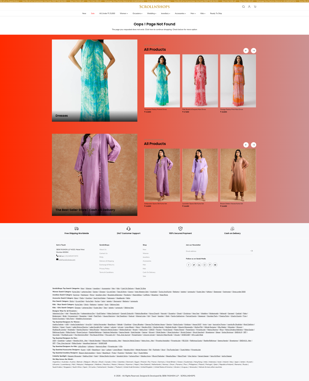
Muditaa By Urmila (59, 329)
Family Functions (59, 318)
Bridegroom (57, 316)
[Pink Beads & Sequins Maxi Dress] (200, 80)
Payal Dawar (167, 329)
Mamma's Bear (101, 346)
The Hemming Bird (81, 335)
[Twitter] (194, 264)
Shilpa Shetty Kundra (107, 356)
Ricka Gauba (248, 329)
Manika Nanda (158, 327)
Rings (92, 295)
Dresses (102, 292)
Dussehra (172, 313)
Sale (93, 13)
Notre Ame (143, 329)
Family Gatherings (177, 316)
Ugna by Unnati (149, 335)
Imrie (205, 324)
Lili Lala (120, 327)
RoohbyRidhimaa (95, 332)
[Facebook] (188, 264)
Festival (131, 316)
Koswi (62, 327)
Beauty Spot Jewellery (87, 353)
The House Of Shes (96, 335)
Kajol (96, 356)
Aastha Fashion (58, 324)
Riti (150, 350)
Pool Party (98, 316)
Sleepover (201, 316)
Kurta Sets (76, 292)
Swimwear (227, 292)
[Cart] (255, 6)
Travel (153, 316)
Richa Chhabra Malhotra (234, 329)
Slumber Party (212, 316)
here (151, 29)
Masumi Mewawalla (185, 327)
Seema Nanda (124, 332)
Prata (114, 353)
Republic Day (75, 313)
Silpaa (218, 332)
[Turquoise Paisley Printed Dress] (162, 80)
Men (193, 13)
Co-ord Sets (111, 292)
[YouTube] (215, 264)
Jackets (183, 292)
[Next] (253, 50)
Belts (128, 298)
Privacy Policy (104, 268)
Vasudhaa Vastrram (90, 343)
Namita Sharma (82, 329)
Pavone (159, 329)
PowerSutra (190, 329)
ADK (67, 324)
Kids (202, 13)
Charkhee (127, 324)
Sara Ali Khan (215, 356)
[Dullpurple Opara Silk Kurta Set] (162, 175)
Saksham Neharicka (110, 332)
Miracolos (231, 327)
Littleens (91, 346)
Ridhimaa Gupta (58, 332)
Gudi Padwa (101, 313)
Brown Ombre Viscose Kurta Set (231, 204)
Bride (65, 316)
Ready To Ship (216, 13)
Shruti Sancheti (198, 332)
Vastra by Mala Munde (164, 335)
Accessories (180, 13)
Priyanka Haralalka (162, 340)
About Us (102, 249)
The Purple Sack (173, 350)
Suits (103, 301)
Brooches (154, 295)
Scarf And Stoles (99, 298)
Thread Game (137, 335)
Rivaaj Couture (82, 332)
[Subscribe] (251, 251)
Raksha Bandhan (141, 313)
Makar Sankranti (113, 313)
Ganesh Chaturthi (127, 313)
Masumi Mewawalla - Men (111, 340)
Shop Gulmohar (173, 332)
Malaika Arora (146, 356)
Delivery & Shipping (106, 261)
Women (123, 13)
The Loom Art (110, 335)
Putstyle (121, 353)
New (84, 13)
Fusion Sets (201, 292)
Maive (138, 327)
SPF (244, 332)
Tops (105, 307)
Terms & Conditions (106, 272)
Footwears (111, 298)
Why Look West (197, 335)
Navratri (164, 313)
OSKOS (151, 329)
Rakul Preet (182, 356)
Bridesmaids (213, 313)
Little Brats (82, 346)
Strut (163, 350)
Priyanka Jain (201, 329)
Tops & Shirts (121, 292)
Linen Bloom (129, 327)
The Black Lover (67, 335)
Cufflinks (146, 295)
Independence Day (88, 313)
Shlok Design (161, 332)
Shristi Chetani (186, 332)
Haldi (90, 316)
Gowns (130, 292)
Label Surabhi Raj (96, 327)
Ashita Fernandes (100, 324)
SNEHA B (238, 332)
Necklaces (84, 295)
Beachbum (112, 324)
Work (167, 316)
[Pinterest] (210, 264)
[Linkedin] (199, 264)
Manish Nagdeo (95, 340)
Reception (83, 316)
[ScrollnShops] (154, 7)
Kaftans (209, 292)
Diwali (179, 313)
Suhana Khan (134, 356)
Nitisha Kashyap (125, 329)
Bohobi (120, 324)
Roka (245, 313)
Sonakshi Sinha (122, 356)
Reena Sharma (212, 329)
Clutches (88, 298)
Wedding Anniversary (84, 318)
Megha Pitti (198, 327)
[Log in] (249, 6)
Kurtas (97, 301)
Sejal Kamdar (135, 332)
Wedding (151, 13)
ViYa (120, 346)
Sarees (95, 292)
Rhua (222, 329)
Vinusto (177, 335)
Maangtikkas (137, 295)
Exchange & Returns (106, 265)
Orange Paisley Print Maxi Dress (231, 109)
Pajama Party (224, 316)
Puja (244, 316)
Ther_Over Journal (123, 335)
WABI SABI (185, 335)
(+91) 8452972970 (71, 256)
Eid (148, 316)
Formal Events (191, 316)
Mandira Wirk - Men (80, 340)
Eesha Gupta (178, 324)
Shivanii (151, 332)
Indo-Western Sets (141, 292)
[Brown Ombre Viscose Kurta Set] (238, 175)
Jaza (209, 324)
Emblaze (187, 324)
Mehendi (223, 313)
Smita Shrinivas (227, 332)
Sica (135, 353)
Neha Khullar (94, 329)
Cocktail (239, 313)
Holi (66, 313)
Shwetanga (210, 332)
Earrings (76, 295)
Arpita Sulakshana (77, 324)
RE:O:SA (185, 340)
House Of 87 (196, 324)
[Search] (243, 6)
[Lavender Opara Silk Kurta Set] (200, 175)
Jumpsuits (191, 292)
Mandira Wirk (146, 327)
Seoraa (144, 332)
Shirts (72, 301)
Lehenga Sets (86, 292)
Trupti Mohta (185, 350)
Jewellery (165, 13)
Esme (99, 353)
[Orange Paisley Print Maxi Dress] (238, 80)
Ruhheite (156, 350)
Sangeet (231, 313)
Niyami (135, 329)
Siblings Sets (114, 304)
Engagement (73, 316)
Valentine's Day (58, 313)
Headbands (120, 298)
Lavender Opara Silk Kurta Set (193, 204)
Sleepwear (217, 292)
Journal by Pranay (219, 324)
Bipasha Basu (171, 356)
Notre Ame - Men (147, 340)
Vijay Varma (192, 356)
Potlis (82, 298)
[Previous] (246, 50)
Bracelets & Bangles (115, 295)
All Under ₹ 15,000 (107, 13)
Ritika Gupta (70, 332)
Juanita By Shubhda (235, 324)
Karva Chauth (154, 313)
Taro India (56, 335)
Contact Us (103, 253)
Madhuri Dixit (88, 356)
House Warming (109, 316)
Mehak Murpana (210, 327)
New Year (195, 313)
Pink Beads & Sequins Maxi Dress (194, 109)
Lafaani (106, 327)
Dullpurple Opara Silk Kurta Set (155, 204)
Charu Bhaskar (138, 324)
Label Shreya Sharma (80, 327)
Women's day (141, 316)
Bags (76, 298)
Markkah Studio (171, 327)
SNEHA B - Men (245, 340)
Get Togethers (122, 316)
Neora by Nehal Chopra (109, 329)
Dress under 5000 (239, 292)
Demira (169, 324)
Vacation (161, 316)
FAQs (101, 257)
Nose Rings (164, 295)
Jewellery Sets (101, 295)
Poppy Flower (179, 329)
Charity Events (236, 316)
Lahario (113, 327)
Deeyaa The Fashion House (155, 324)
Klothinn (56, 327)
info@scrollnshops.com (67, 260)
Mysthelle (71, 329)
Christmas (187, 313)
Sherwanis (117, 301)
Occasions (137, 13)
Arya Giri (88, 324)
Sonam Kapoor (203, 356)
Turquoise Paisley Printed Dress (155, 109)
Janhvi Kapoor (227, 356)
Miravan (239, 327)
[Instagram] (204, 264)
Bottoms (176, 292)
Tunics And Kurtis (165, 292)
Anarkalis (153, 292)
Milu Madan (222, 327)
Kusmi (68, 327)
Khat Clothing (249, 324)
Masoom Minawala (74, 356)
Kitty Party (70, 318)
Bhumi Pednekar (158, 356)
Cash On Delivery (149, 272)
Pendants (127, 295)
